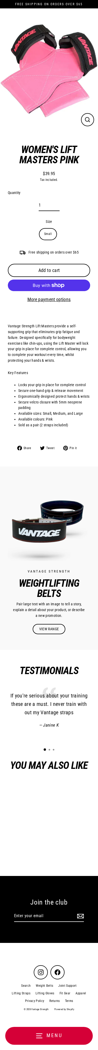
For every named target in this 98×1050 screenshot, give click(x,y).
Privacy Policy (34, 1001)
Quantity (14, 193)
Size (49, 221)
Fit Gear (65, 993)
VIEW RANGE (49, 629)
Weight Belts (44, 986)
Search (26, 986)
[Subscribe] (80, 916)
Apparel (81, 993)
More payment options (49, 299)
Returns (54, 1001)
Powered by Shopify (64, 1009)
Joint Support (67, 986)
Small (48, 234)
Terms (69, 1001)
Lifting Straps (21, 993)
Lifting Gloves (45, 993)
